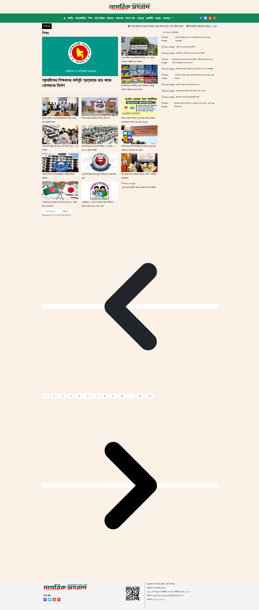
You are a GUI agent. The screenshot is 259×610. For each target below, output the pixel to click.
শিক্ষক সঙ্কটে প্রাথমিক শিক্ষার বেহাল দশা (96, 118)
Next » (66, 211)
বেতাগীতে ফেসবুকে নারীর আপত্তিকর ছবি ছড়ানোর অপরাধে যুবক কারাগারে (194, 77)
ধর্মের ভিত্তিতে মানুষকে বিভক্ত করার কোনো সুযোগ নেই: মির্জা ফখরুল (144, 26)
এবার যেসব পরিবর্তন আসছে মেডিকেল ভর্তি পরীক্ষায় (138, 187)
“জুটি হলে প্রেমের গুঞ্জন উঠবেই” (185, 47)
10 (122, 396)
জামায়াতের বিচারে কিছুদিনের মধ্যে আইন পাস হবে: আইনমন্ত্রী (194, 68)
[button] (168, 18)
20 (149, 396)
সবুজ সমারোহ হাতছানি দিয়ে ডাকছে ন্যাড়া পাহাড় (190, 90)
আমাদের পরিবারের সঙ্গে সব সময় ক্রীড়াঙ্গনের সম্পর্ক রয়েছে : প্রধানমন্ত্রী (193, 39)
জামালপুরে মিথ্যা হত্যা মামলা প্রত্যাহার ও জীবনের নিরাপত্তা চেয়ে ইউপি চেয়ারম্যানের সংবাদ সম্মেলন (192, 61)
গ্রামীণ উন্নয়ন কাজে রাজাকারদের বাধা (187, 84)
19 (140, 396)
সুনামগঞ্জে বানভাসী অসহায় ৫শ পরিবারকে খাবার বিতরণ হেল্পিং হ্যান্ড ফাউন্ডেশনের (194, 105)
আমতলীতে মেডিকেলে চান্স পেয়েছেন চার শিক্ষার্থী (190, 53)
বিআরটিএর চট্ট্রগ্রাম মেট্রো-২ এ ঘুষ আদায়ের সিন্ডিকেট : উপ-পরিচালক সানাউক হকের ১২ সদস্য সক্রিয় (216, 26)
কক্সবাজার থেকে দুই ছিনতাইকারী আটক (187, 97)
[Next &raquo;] (130, 485)
